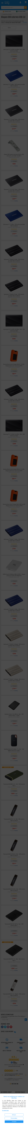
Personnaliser (14, 1118)
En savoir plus (5, 1110)
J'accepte (14, 1121)
